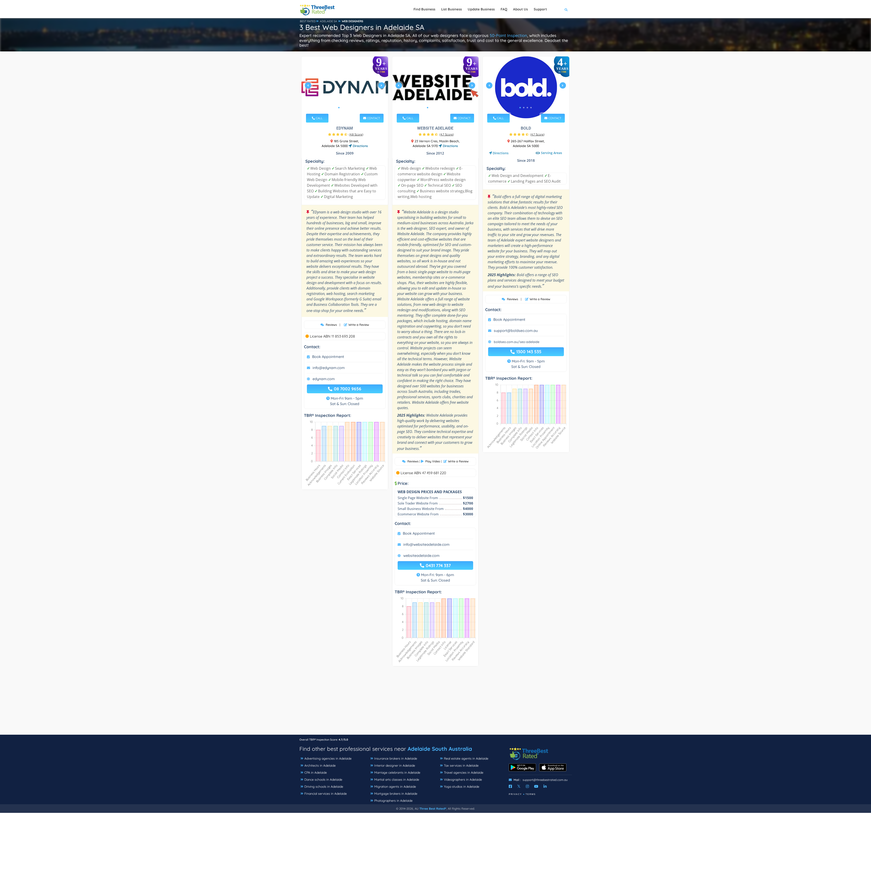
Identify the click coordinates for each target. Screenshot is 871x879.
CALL (319, 118)
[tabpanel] (344, 87)
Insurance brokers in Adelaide (395, 758)
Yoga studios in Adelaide (461, 787)
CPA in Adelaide (315, 772)
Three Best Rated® (432, 808)
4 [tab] (349, 107)
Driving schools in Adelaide (323, 787)
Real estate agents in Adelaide (466, 758)
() (356, 134)
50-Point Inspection (508, 35)
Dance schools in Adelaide (323, 780)
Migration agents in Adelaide (395, 787)
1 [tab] (339, 107)
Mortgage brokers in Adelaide (395, 794)
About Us (520, 9)
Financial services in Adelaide (325, 794)
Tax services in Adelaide (461, 765)
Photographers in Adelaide (393, 801)
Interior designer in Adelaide (394, 765)
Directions (360, 146)
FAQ (504, 9)
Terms (531, 794)
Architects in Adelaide (320, 765)
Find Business (424, 9)
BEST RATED (308, 21)
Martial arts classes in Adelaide (396, 780)
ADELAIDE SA (328, 21)
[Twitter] (519, 786)
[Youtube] (536, 786)
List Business (451, 9)
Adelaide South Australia (440, 748)
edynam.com (324, 379)
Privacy (515, 794)
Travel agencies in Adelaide (463, 772)
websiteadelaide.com (421, 555)
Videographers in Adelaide (463, 780)
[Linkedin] (545, 786)
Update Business (481, 9)
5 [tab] (442, 107)
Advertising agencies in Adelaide (328, 758)
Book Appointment (328, 356)
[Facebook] (510, 786)
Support (540, 9)
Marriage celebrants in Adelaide (397, 772)
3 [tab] (346, 107)
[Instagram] (527, 786)
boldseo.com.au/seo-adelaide (516, 342)
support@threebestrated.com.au (545, 780)
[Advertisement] (435, 702)
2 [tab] (342, 107)
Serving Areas (551, 153)
